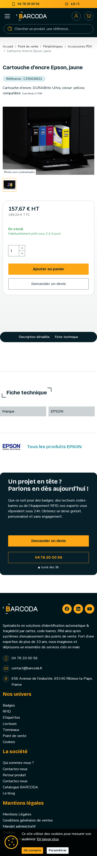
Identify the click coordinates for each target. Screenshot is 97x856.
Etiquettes (11, 717)
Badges (9, 705)
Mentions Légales (17, 814)
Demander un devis (48, 284)
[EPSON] (12, 446)
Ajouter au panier (48, 269)
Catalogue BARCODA (20, 787)
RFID (7, 711)
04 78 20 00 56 (48, 557)
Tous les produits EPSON (54, 446)
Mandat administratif (19, 826)
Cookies (9, 741)
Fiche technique (66, 337)
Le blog (9, 793)
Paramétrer (58, 850)
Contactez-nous (15, 769)
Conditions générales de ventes (28, 820)
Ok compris (32, 850)
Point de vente (14, 735)
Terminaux (11, 729)
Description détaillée (34, 337)
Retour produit (14, 775)
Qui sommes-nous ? (18, 762)
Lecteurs (10, 723)
